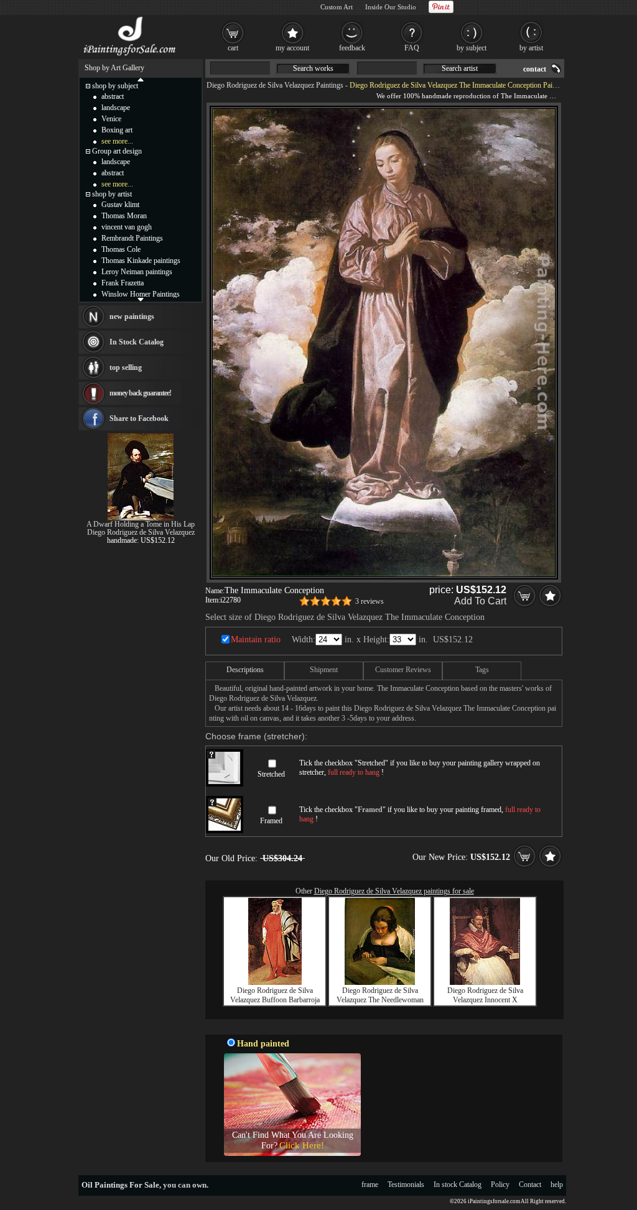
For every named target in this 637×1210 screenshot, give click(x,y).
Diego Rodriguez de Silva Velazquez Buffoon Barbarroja (275, 995)
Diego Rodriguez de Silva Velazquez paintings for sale (394, 891)
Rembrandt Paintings (132, 238)
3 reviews (369, 601)
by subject (471, 48)
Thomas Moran (124, 215)
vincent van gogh (126, 227)
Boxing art (117, 130)
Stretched (271, 774)
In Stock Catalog (136, 342)
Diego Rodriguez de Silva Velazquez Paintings (275, 85)
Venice (111, 118)
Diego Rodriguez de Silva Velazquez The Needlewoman (380, 995)
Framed (271, 820)
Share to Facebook (139, 418)
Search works (313, 68)
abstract (112, 96)
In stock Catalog (457, 1184)
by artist (531, 48)
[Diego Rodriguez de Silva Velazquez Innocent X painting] (485, 982)
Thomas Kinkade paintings (140, 260)
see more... (117, 141)
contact (534, 69)
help (557, 1184)
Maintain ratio (256, 639)
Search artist (460, 68)
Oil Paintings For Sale (120, 1184)
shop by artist (112, 194)
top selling (125, 367)
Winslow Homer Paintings (140, 294)
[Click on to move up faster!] (140, 79)
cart (233, 48)
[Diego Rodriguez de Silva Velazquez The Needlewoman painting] (380, 982)
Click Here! (301, 1145)
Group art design (117, 151)
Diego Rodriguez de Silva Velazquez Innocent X (485, 995)
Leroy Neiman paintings (136, 271)
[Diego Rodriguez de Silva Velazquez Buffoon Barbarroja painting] (275, 982)
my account (292, 48)
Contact (530, 1184)
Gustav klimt (120, 204)
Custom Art (336, 7)
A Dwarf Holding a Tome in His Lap (140, 524)
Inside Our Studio (390, 7)
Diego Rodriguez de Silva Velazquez (141, 532)
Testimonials (406, 1184)
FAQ (411, 48)
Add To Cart (480, 601)
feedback (352, 48)
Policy (500, 1184)
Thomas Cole (121, 249)
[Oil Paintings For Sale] (130, 56)
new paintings (131, 316)
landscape (115, 107)
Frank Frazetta (122, 283)
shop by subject (115, 85)
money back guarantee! (140, 393)
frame (369, 1184)
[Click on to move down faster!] (140, 299)
